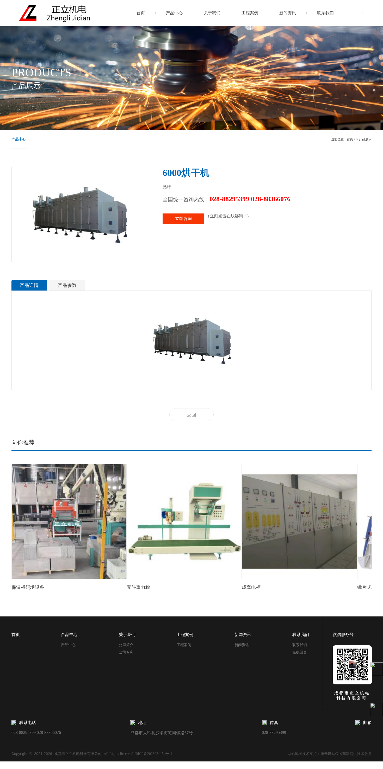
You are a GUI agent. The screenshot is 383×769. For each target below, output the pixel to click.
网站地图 (295, 754)
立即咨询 (183, 218)
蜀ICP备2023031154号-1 (153, 754)
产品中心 (174, 13)
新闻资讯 (287, 13)
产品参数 (67, 285)
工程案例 (250, 13)
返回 (191, 415)
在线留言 (299, 652)
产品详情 (29, 285)
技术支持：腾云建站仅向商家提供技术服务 (337, 754)
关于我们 (212, 13)
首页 (141, 13)
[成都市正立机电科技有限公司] (70, 13)
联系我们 (325, 13)
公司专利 (126, 652)
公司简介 (126, 645)
